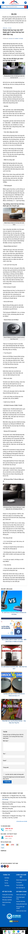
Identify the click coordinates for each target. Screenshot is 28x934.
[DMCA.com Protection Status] (14, 921)
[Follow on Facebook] (2, 866)
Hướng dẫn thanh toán (21, 904)
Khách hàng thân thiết (21, 880)
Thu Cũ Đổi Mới (19, 885)
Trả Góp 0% (19, 882)
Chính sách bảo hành (21, 911)
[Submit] (25, 7)
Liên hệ (6, 880)
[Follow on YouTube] (7, 866)
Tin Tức (6, 883)
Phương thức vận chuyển (20, 907)
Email (5, 760)
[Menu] (3, 2)
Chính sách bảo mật (21, 894)
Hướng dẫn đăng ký (7, 897)
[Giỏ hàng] (25, 2)
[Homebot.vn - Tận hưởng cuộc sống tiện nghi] (14, 2)
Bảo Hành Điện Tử (20, 887)
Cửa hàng (7, 885)
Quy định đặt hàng (20, 901)
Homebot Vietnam (18, 38)
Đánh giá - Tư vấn (7, 28)
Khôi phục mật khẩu (7, 899)
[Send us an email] (5, 866)
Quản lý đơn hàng (6, 902)
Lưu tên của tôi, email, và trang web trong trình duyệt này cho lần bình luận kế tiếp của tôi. (14, 777)
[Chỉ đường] (5, 799)
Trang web (6, 767)
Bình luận (6, 740)
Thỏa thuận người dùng (20, 898)
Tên (4, 753)
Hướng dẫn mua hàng (7, 894)
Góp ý (3, 905)
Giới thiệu (7, 877)
